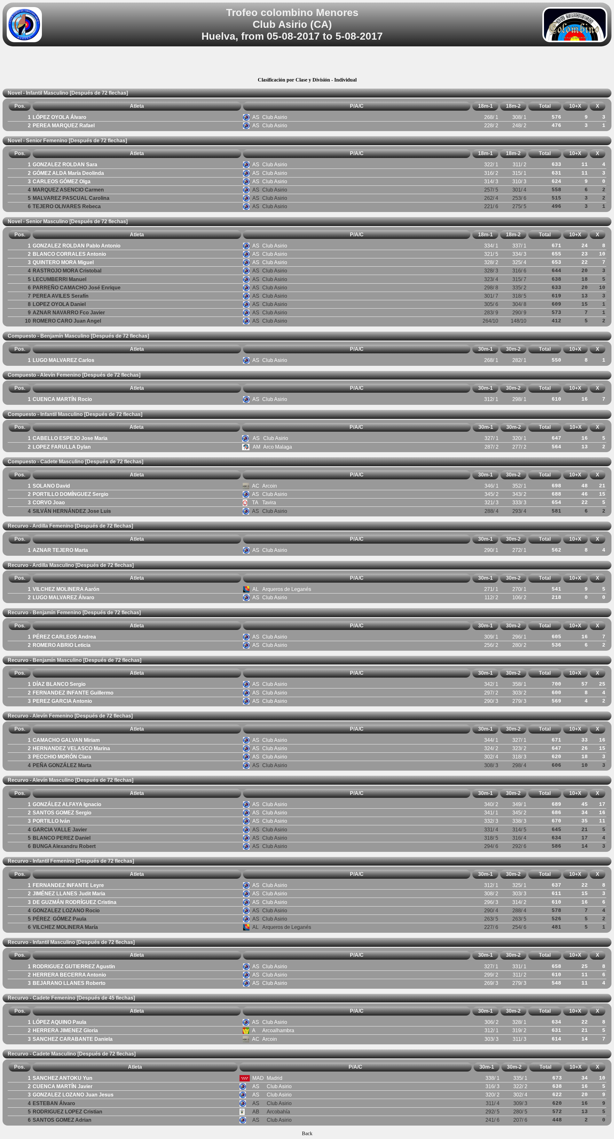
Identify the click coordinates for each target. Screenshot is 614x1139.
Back (307, 1133)
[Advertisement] (307, 62)
